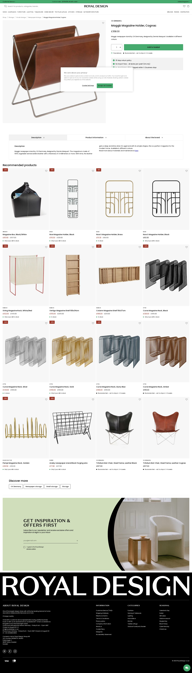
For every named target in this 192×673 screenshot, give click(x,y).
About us (99, 626)
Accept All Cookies (105, 86)
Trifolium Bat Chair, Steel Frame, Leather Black (116, 463)
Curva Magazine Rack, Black (155, 311)
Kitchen (130, 621)
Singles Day (163, 621)
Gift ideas (162, 616)
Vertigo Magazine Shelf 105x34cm (64, 311)
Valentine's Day (164, 610)
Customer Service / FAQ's (104, 610)
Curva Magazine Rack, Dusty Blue (110, 387)
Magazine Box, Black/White (15, 235)
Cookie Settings (88, 85)
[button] (183, 2)
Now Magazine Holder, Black (61, 235)
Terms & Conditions (102, 618)
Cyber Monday (164, 626)
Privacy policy (100, 621)
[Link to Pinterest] (4, 651)
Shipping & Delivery (102, 613)
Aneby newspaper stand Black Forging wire (68, 463)
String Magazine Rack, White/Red (17, 311)
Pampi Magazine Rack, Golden (16, 463)
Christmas (163, 629)
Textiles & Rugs (133, 624)
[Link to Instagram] (15, 651)
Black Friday (163, 624)
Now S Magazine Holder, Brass (109, 235)
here (136, 151)
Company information (103, 624)
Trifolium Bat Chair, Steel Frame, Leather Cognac (164, 463)
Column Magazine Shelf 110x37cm (111, 311)
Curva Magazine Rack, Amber (156, 387)
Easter (161, 613)
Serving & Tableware (134, 613)
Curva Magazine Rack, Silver (15, 387)
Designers (99, 632)
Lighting (130, 616)
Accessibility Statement (103, 634)
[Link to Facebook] (10, 651)
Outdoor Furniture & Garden (137, 626)
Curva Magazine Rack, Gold (61, 387)
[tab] (38, 137)
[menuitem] (5, 12)
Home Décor (132, 618)
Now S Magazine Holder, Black (156, 235)
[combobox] (183, 2)
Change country (8, 616)
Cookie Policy (100, 629)
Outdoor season (164, 618)
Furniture (130, 610)
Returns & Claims (101, 616)
